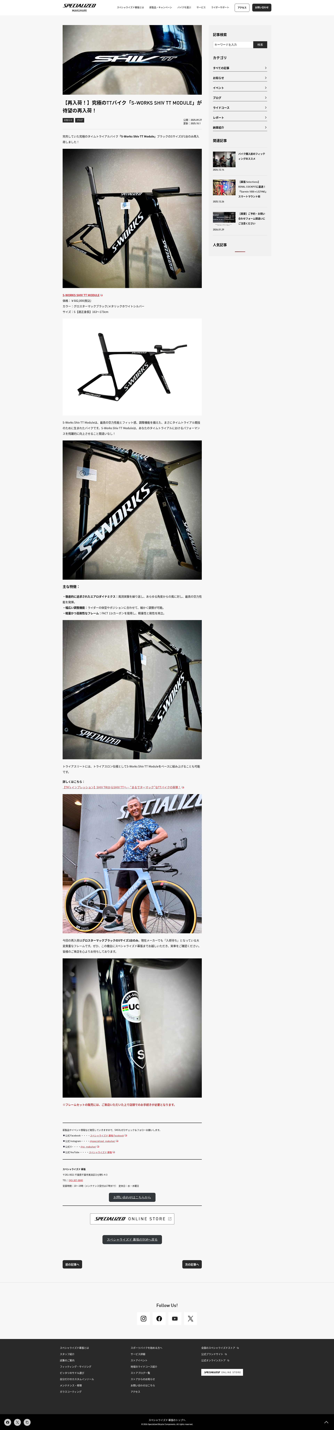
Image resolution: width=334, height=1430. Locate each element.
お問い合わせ (262, 7)
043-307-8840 (76, 1180)
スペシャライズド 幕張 (100, 1152)
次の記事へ (192, 1264)
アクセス (242, 8)
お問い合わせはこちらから (132, 1197)
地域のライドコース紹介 (144, 1367)
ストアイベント (139, 1360)
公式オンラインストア (213, 1360)
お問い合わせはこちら (143, 1385)
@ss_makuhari (88, 1146)
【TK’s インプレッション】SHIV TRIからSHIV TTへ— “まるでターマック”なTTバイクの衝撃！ (122, 787)
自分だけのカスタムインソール (77, 1379)
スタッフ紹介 (67, 1354)
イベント (218, 88)
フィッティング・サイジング (75, 1367)
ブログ (80, 120)
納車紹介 (218, 127)
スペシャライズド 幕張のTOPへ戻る (132, 1239)
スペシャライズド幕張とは (74, 1348)
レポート (218, 117)
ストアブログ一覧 (140, 1373)
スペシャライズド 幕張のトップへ (167, 1420)
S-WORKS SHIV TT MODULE (81, 295)
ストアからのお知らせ (143, 1379)
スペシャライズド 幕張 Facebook (107, 1135)
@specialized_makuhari (102, 1141)
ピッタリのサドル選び (72, 1373)
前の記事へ (72, 1264)
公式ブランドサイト (212, 1354)
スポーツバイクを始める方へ (146, 1348)
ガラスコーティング (71, 1392)
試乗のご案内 (67, 1360)
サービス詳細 (138, 1354)
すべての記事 (221, 68)
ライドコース (221, 107)
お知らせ (68, 120)
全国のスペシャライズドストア (218, 1348)
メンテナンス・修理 (71, 1385)
